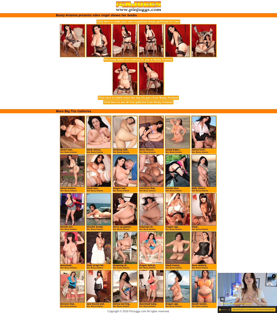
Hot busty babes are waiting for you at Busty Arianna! (138, 59)
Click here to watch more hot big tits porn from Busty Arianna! (138, 97)
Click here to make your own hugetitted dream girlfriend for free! (138, 21)
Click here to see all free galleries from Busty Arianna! (138, 102)
